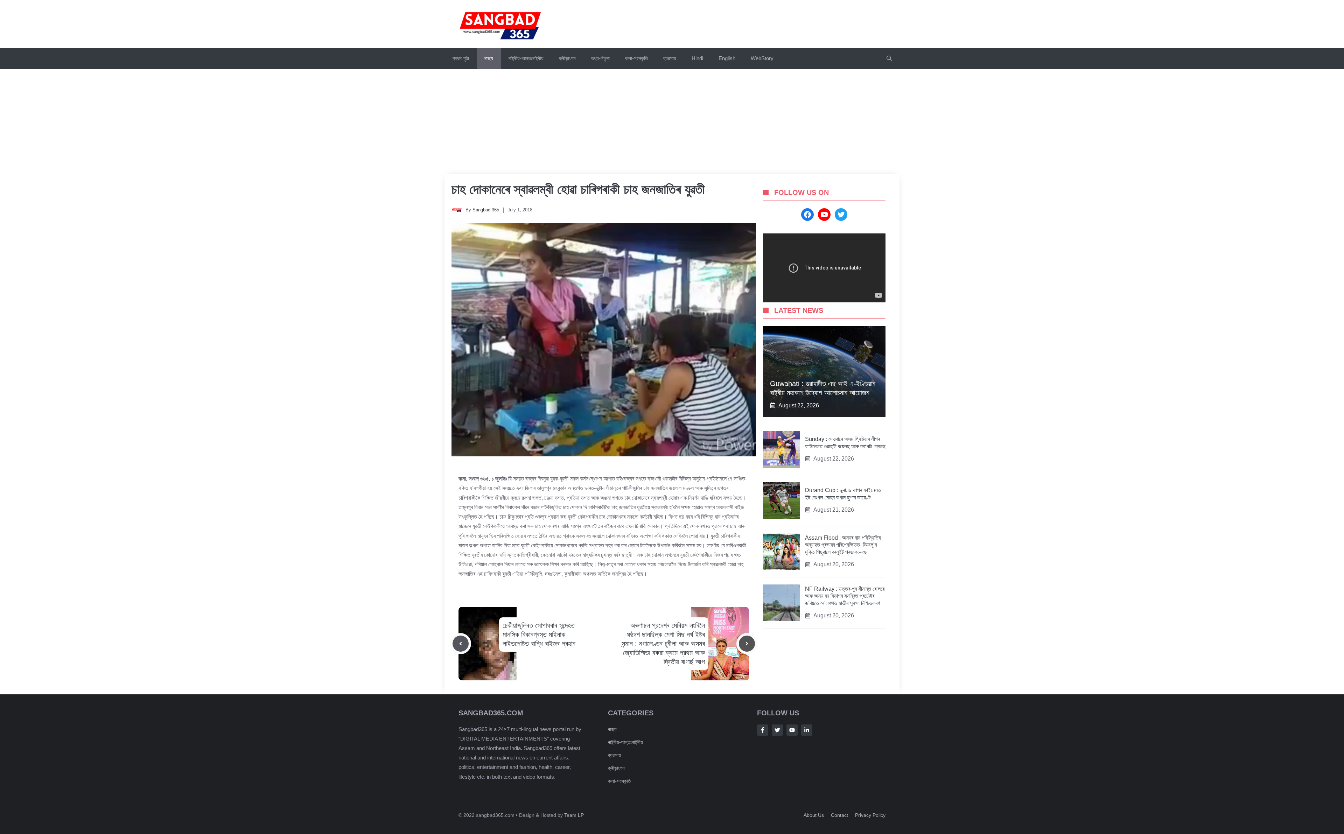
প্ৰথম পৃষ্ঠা (460, 58)
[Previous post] (460, 643)
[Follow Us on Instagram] (792, 730)
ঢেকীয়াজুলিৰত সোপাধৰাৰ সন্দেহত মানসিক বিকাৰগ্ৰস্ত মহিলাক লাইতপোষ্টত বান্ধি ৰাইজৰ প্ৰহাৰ (539, 634)
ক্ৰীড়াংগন (567, 58)
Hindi (697, 58)
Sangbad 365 (485, 209)
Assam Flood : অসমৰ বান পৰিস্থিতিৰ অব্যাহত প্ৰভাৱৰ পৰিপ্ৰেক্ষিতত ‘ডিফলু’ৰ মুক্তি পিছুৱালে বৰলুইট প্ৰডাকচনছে (843, 545)
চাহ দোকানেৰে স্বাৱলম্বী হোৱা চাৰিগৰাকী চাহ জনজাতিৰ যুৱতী (578, 189)
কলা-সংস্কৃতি (636, 58)
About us (814, 815)
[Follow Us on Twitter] (777, 730)
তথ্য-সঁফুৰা (600, 58)
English (727, 58)
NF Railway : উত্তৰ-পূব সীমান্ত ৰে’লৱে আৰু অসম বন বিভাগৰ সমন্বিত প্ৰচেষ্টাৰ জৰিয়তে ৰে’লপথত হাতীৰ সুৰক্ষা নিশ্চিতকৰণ (844, 596)
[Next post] (746, 643)
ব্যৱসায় (669, 58)
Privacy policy (870, 815)
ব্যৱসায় (614, 755)
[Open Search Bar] (889, 58)
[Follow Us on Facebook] (762, 730)
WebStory (762, 58)
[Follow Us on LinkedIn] (806, 730)
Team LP (574, 815)
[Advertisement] (672, 121)
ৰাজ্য (488, 58)
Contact (839, 815)
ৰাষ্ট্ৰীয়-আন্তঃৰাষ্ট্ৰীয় (526, 58)
